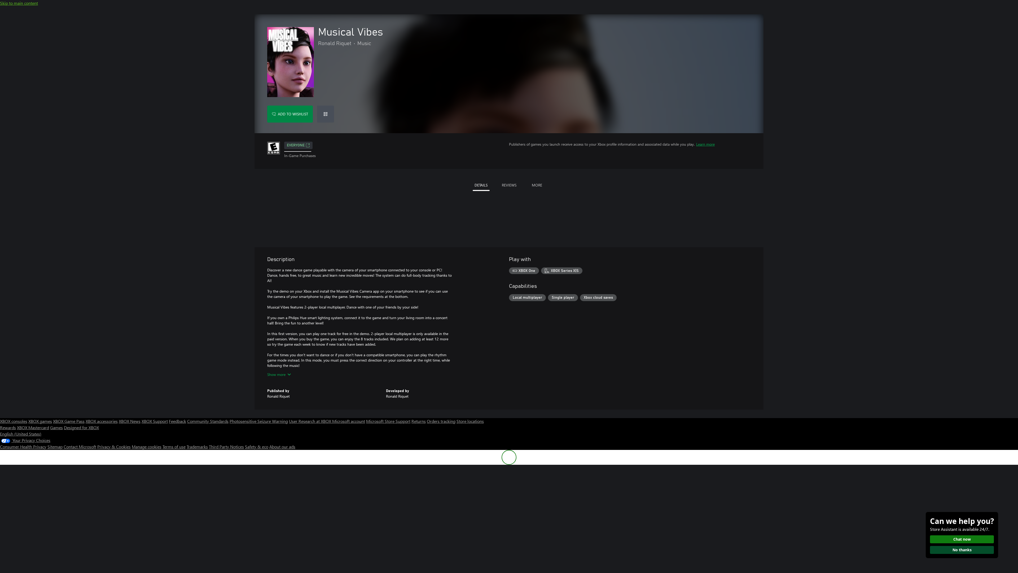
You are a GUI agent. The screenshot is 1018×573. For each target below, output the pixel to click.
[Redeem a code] (325, 114)
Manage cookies (146, 446)
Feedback (177, 421)
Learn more (705, 144)
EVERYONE (296, 145)
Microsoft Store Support (388, 421)
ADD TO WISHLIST (293, 113)
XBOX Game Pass (69, 421)
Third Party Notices (226, 446)
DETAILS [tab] (481, 185)
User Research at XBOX (310, 421)
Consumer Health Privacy (23, 446)
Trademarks (197, 446)
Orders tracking (441, 421)
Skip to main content (19, 3)
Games (56, 427)
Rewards (8, 427)
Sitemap (55, 446)
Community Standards (208, 421)
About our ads (282, 446)
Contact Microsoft (80, 446)
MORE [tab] (537, 185)
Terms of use (174, 446)
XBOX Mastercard (33, 427)
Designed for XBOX (81, 427)
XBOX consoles (13, 421)
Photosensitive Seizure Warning (259, 421)
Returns (418, 421)
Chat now (962, 539)
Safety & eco (256, 446)
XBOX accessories (102, 421)
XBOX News (130, 421)
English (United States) (20, 434)
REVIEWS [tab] (509, 185)
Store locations (470, 421)
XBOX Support (155, 421)
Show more (276, 374)
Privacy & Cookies (114, 446)
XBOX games (40, 421)
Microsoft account (348, 421)
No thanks (962, 549)
